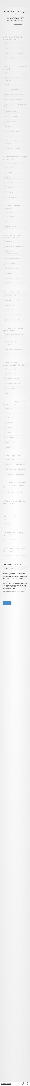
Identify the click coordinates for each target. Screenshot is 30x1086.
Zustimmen (9, 568)
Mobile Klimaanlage (11, 116)
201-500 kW (9, 187)
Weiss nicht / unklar (11, 226)
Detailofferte (10, 305)
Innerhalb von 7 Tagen (12, 373)
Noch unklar (9, 393)
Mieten (8, 43)
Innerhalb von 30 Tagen (12, 378)
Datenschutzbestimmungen (15, 573)
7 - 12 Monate (10, 437)
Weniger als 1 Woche (12, 413)
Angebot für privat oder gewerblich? (12, 207)
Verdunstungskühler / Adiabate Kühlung (14, 142)
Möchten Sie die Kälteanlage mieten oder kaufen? (13, 38)
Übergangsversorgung (12, 258)
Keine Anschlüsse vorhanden (14, 349)
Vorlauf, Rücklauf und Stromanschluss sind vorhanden (14, 336)
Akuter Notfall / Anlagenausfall (14, 246)
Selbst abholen (10, 459)
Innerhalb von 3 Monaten (13, 383)
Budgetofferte (10, 310)
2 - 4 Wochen (9, 422)
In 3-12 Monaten (10, 388)
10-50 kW (9, 173)
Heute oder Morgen (11, 369)
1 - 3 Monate (9, 427)
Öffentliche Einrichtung (12, 217)
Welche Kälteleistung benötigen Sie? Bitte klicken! (15, 158)
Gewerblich (9, 212)
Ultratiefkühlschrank (12, 131)
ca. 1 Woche (9, 418)
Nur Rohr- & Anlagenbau (13, 58)
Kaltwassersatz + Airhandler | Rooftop (14, 79)
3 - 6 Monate (9, 432)
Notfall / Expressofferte (13, 300)
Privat (8, 222)
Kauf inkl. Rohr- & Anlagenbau (14, 53)
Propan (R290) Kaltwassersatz (14, 94)
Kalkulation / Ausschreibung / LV (15, 283)
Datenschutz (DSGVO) (13, 564)
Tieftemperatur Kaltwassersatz (15, 85)
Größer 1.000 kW (11, 197)
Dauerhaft (9, 447)
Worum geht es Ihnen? (12, 291)
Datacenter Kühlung (12, 278)
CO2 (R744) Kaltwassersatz (13, 99)
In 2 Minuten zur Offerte (15, 28)
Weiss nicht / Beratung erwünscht (15, 474)
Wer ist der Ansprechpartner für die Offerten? (14, 502)
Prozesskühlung (10, 263)
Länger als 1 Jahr (10, 442)
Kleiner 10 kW (10, 168)
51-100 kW (9, 177)
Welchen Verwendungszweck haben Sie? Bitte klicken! (14, 236)
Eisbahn (8, 136)
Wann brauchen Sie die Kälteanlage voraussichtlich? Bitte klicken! (15, 363)
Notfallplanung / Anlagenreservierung (12, 252)
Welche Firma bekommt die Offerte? (13, 518)
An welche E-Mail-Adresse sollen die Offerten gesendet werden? (15, 485)
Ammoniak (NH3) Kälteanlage (14, 90)
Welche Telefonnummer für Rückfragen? (14, 549)
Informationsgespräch (12, 295)
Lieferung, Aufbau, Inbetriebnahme (16, 469)
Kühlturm (9, 126)
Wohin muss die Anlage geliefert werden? (14, 534)
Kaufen (8, 48)
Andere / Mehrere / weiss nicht (14, 148)
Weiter (7, 603)
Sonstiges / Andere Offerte (13, 319)
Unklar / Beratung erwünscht (14, 163)
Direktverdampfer (11, 111)
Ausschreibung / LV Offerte (13, 315)
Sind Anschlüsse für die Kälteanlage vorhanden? (15, 329)
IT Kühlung (9, 273)
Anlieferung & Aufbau (13, 456)
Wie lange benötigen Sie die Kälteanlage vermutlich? (15, 403)
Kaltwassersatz (10, 73)
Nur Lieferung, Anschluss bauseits (15, 464)
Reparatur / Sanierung (12, 268)
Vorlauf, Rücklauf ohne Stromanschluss (12, 343)
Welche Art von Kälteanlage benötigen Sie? (15, 67)
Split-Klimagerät (10, 121)
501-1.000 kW (10, 192)
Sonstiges (9, 241)
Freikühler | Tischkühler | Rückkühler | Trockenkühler (16, 106)
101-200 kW (9, 182)
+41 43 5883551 (18, 24)
